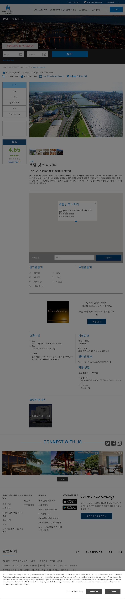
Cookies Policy (8, 584)
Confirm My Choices (75, 591)
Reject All (94, 591)
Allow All (112, 591)
